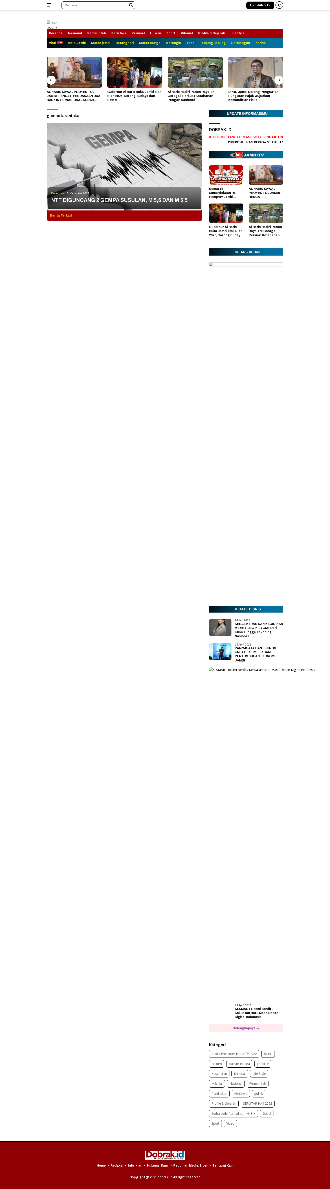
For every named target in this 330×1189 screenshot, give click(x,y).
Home (101, 1165)
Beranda (56, 33)
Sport (170, 33)
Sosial (266, 1113)
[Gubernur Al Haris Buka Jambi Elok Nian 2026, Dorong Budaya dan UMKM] (135, 72)
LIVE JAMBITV (260, 5)
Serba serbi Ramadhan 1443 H (233, 1113)
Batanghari (125, 43)
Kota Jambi (77, 43)
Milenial (186, 33)
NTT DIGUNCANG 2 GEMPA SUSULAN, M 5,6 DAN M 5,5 (119, 200)
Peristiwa (118, 33)
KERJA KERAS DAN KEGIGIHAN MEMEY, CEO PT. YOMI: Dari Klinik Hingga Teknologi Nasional (259, 630)
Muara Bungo (150, 43)
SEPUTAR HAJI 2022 (257, 1103)
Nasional (75, 33)
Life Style (259, 1074)
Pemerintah (96, 33)
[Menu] (50, 5)
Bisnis (268, 1054)
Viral (52, 43)
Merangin (173, 43)
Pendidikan (219, 1093)
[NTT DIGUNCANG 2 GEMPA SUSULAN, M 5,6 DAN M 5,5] (124, 166)
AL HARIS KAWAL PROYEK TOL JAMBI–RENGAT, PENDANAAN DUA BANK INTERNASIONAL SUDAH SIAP (73, 96)
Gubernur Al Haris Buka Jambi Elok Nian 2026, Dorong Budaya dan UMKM (134, 96)
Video (230, 1123)
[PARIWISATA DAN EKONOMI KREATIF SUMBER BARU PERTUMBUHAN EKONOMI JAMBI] (220, 651)
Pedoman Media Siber (190, 1165)
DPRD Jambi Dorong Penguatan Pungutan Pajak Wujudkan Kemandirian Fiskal (253, 96)
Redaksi (116, 1165)
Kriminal (138, 33)
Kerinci (260, 43)
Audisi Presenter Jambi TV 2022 (234, 1054)
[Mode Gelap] (279, 5)
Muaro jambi (100, 43)
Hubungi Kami (158, 1165)
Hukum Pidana (239, 1064)
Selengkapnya (244, 1028)
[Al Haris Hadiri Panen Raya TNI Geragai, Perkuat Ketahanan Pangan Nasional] (195, 72)
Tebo (190, 43)
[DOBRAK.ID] (52, 22)
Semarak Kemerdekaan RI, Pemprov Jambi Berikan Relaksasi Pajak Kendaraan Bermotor (223, 193)
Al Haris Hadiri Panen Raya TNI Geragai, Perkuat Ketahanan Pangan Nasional (192, 96)
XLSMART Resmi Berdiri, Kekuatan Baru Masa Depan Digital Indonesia (256, 1013)
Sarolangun (240, 43)
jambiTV (263, 1064)
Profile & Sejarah (211, 33)
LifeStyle (237, 33)
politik (258, 1093)
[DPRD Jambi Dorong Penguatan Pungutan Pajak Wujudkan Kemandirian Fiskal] (256, 72)
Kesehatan (219, 1074)
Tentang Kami (223, 1165)
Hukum (155, 33)
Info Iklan (135, 1165)
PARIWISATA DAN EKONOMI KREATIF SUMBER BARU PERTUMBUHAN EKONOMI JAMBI (256, 654)
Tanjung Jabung (213, 43)
